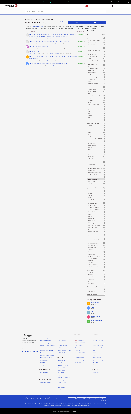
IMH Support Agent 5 (97, 320)
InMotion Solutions (79, 357)
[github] (25, 351)
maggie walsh (32, 48)
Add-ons (59, 335)
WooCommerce (61, 387)
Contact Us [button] (122, 2)
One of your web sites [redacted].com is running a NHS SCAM (50, 41)
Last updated (80, 31)
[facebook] (22, 351)
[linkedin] (28, 351)
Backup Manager (62, 340)
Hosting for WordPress (45, 340)
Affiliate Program (97, 357)
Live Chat (77, 338)
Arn (92, 311)
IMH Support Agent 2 (53, 53)
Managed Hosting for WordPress (48, 343)
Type (27, 31)
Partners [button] (84, 6)
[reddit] (37, 351)
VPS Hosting (43, 348)
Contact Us (78, 365)
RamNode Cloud (44, 372)
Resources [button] (114, 2)
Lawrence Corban (33, 65)
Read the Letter (75, 2)
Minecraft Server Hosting (64, 377)
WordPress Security (35, 22)
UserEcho (76, 411)
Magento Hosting (62, 375)
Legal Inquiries (102, 397)
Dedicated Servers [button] (47, 6)
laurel (30, 60)
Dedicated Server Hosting (46, 350)
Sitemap (95, 365)
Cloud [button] (57, 6)
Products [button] (74, 6)
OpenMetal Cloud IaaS (45, 382)
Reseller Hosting (44, 360)
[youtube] (34, 351)
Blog (94, 355)
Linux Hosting (61, 372)
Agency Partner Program (99, 360)
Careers (94, 352)
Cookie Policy (59, 405)
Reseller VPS (43, 362)
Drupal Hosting (61, 362)
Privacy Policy (80, 397)
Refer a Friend (96, 362)
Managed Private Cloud (46, 357)
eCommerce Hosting (63, 365)
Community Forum (29, 19)
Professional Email (62, 345)
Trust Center (96, 372)
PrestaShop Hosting (62, 382)
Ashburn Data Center (98, 345)
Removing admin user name (40, 46)
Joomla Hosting (61, 367)
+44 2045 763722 (81, 342)
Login (128, 2)
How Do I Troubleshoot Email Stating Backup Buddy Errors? (49, 63)
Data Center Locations (98, 340)
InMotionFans (95, 302)
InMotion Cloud (44, 375)
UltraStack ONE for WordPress (47, 345)
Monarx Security (62, 343)
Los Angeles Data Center (99, 342)
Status (33, 31)
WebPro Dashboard (62, 352)
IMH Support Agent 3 (53, 43)
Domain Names (61, 338)
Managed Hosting (79, 360)
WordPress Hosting (38, 26)
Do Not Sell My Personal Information (80, 398)
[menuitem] (113, 2)
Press (94, 350)
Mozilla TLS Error (36, 51)
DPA (85, 397)
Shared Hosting (44, 338)
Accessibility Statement (93, 397)
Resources (77, 350)
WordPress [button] (66, 6)
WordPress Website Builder (64, 350)
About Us (95, 338)
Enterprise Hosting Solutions (47, 355)
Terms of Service (72, 397)
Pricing (42, 365)
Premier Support (79, 345)
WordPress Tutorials (80, 355)
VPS (37, 6)
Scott (92, 307)
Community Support (41, 19)
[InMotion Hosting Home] (8, 6)
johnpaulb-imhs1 (95, 316)
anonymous (51, 38)
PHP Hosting (61, 380)
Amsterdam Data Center (99, 347)
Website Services (62, 348)
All (96, 34)
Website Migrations (80, 362)
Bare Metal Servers (44, 352)
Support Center (79, 347)
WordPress (50, 19)
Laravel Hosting (61, 370)
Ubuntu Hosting (62, 384)
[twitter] (31, 351)
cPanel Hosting (61, 360)
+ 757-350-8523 (80, 340)
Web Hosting (43, 335)
